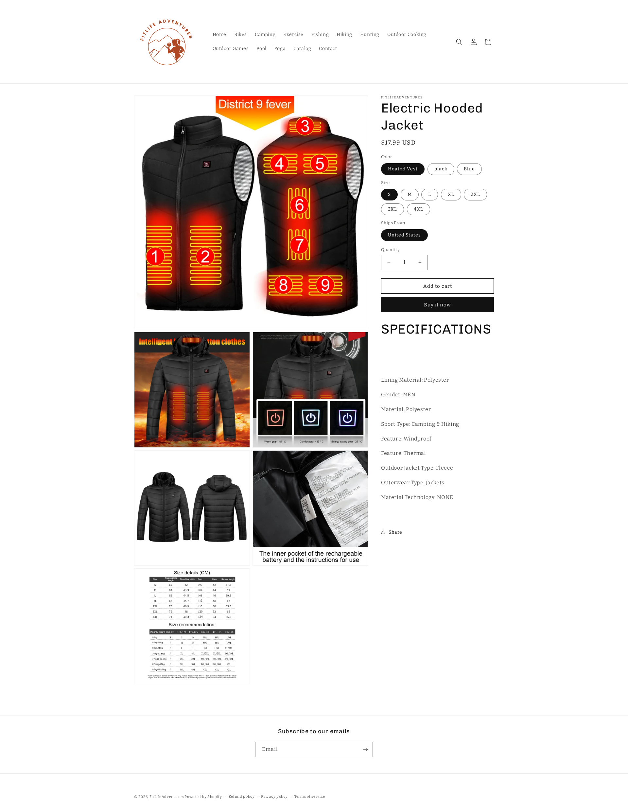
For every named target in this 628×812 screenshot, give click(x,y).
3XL (392, 209)
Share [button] (395, 532)
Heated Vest (403, 169)
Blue (469, 169)
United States (404, 235)
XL (451, 194)
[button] (459, 42)
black (440, 169)
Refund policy (242, 796)
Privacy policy (274, 796)
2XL (475, 194)
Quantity (390, 249)
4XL (418, 209)
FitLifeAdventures (166, 797)
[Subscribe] (365, 749)
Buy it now (437, 305)
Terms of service (309, 796)
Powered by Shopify (203, 797)
